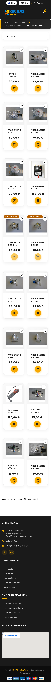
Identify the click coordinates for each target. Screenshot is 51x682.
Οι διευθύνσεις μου (12, 612)
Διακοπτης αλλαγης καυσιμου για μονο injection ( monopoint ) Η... (13, 466)
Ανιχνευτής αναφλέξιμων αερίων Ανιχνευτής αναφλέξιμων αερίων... (14, 411)
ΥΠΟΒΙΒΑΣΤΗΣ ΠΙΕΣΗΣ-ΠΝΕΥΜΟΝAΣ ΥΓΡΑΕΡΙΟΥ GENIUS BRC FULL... (38, 131)
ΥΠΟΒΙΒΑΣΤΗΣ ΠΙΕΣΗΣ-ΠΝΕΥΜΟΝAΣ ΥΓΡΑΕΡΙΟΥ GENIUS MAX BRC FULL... (38, 187)
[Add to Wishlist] (21, 50)
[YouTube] (11, 552)
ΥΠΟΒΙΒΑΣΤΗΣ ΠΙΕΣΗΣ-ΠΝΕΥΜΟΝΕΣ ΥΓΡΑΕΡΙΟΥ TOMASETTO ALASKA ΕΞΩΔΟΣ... (14, 300)
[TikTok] (4, 552)
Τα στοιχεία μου (10, 617)
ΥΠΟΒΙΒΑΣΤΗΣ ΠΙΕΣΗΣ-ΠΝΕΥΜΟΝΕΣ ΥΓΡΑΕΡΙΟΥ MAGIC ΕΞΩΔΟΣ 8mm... (38, 356)
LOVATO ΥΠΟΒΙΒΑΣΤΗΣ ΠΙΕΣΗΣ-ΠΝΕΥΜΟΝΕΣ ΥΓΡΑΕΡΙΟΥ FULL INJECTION (14, 75)
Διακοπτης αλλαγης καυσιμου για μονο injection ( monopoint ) (37, 411)
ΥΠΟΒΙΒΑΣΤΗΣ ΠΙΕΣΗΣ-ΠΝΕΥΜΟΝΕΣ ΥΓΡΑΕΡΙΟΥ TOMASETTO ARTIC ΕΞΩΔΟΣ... (38, 300)
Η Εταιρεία (8, 569)
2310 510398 (11, 541)
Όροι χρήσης (9, 587)
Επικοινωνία (9, 573)
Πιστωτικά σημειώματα (14, 608)
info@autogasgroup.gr (17, 545)
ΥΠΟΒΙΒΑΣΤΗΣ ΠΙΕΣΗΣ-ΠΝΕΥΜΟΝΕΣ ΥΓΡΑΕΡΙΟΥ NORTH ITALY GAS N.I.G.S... (14, 131)
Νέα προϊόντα (10, 578)
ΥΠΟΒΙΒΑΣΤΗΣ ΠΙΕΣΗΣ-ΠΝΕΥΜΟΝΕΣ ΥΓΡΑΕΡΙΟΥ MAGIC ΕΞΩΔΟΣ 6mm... (14, 356)
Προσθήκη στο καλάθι (14, 88)
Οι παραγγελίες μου (12, 603)
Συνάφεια (17, 35)
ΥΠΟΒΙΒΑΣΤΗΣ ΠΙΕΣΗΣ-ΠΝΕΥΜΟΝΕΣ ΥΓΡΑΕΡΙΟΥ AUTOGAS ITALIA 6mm (38, 75)
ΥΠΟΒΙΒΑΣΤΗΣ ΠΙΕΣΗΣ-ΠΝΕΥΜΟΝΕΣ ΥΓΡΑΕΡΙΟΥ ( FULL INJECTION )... (14, 244)
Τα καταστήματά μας (13, 582)
